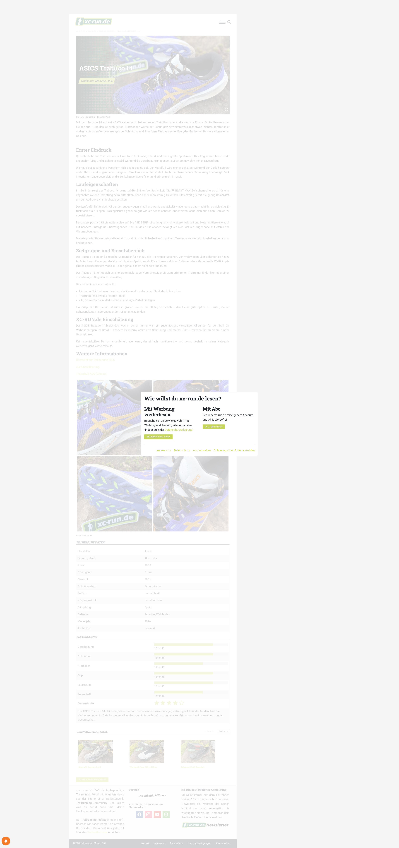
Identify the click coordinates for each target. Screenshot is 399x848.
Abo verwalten (202, 450)
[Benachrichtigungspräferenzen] (6, 841)
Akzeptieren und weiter (158, 436)
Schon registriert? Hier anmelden (234, 450)
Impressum (163, 450)
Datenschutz (182, 450)
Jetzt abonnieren (213, 426)
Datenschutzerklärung (178, 429)
